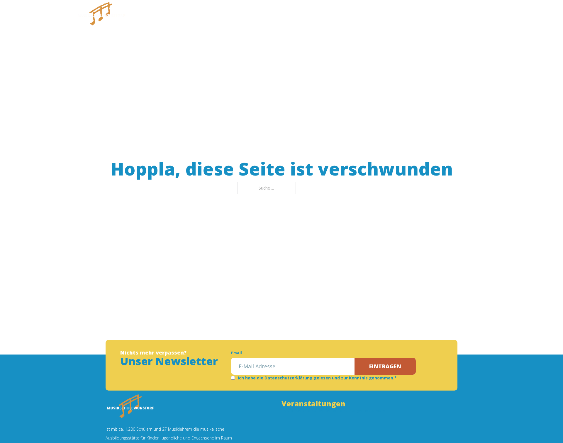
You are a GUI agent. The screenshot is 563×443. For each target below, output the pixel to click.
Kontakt (382, 16)
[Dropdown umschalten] (206, 16)
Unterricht (229, 16)
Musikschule (188, 16)
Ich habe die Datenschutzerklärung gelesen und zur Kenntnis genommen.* (317, 378)
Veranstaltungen (313, 16)
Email (236, 352)
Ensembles (267, 16)
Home (160, 16)
